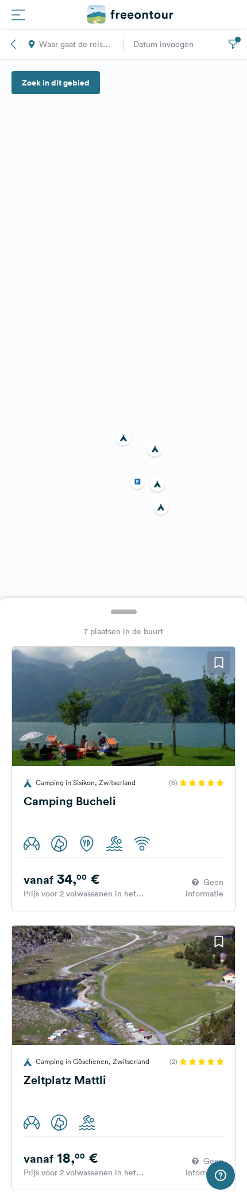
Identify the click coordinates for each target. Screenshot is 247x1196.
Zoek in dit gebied (56, 82)
